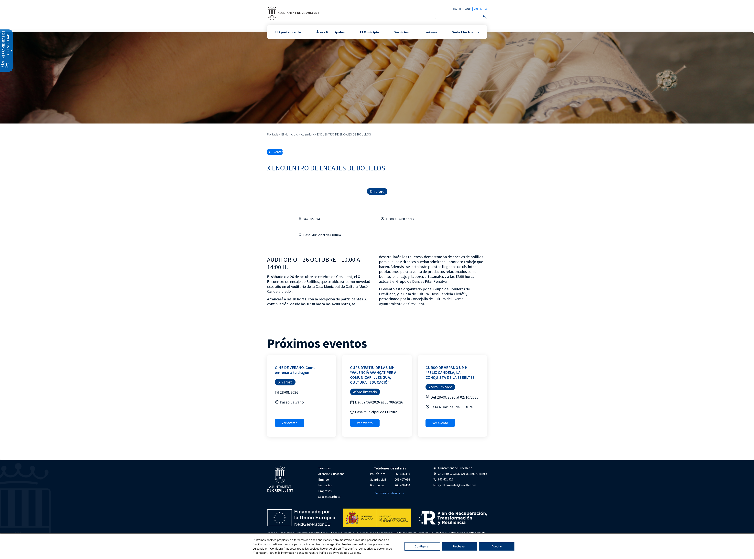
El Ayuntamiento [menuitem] (288, 32)
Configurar (422, 546)
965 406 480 (402, 485)
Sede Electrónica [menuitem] (465, 32)
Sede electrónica (329, 497)
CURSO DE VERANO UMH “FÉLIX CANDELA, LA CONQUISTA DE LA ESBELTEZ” (450, 372)
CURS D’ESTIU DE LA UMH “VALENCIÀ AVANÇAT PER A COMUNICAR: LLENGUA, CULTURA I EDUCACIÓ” (373, 375)
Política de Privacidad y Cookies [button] (339, 552)
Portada (273, 134)
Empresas (325, 491)
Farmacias (325, 485)
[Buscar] (484, 16)
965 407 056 (402, 479)
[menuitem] (331, 468)
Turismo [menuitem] (430, 32)
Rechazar (459, 546)
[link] (293, 13)
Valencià (480, 9)
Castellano (462, 9)
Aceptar (496, 546)
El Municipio (289, 134)
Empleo (323, 479)
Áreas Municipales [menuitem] (330, 32)
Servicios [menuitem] (401, 32)
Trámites (324, 468)
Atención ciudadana (331, 474)
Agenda (306, 134)
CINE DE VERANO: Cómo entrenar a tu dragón (295, 370)
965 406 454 (402, 474)
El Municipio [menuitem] (369, 32)
